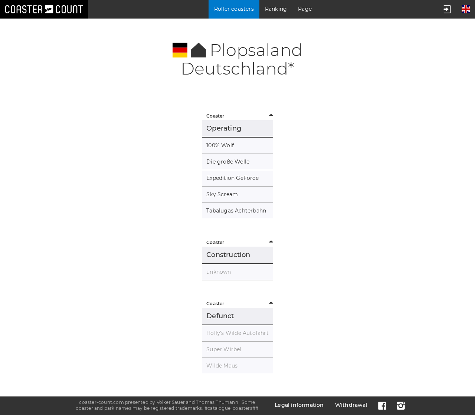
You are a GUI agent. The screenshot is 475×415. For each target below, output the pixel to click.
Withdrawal (351, 405)
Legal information (299, 405)
